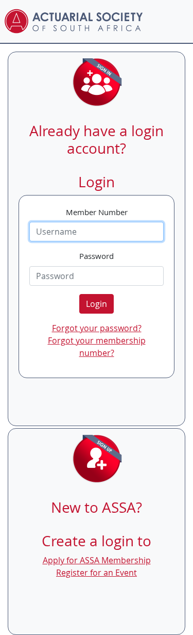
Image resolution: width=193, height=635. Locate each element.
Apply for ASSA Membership (97, 560)
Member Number (97, 212)
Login (96, 304)
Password (96, 256)
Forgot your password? (97, 328)
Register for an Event (96, 572)
